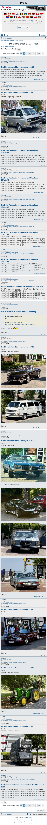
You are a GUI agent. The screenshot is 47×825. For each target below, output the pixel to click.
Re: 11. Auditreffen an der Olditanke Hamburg (18, 312)
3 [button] (29, 54)
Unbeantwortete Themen (7, 40)
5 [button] (34, 54)
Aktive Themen (19, 40)
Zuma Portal (28, 817)
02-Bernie (9, 316)
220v (4, 57)
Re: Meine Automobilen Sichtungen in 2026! (18, 67)
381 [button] (39, 54)
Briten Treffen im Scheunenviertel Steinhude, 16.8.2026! (19, 145)
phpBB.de (31, 821)
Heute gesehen (9, 60)
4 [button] (31, 54)
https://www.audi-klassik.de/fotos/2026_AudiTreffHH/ (20, 324)
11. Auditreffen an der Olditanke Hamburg (15, 306)
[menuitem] (6, 35)
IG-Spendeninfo (23, 28)
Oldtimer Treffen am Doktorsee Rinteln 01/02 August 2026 (20, 779)
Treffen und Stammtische (11, 143)
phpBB (17, 819)
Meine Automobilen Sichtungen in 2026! (15, 61)
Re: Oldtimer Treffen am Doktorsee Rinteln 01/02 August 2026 (22, 786)
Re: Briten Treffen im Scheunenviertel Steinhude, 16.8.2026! (19, 152)
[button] (21, 53)
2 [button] (26, 54)
